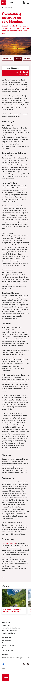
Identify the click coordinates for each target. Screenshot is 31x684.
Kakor (3, 668)
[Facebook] (24, 664)
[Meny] (28, 2)
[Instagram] (28, 664)
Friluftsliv (18, 58)
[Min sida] (23, 2)
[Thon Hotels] (3, 2)
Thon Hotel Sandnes (9, 543)
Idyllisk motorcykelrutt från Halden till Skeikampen (12, 610)
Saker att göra (7, 58)
